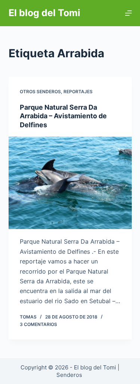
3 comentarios (38, 324)
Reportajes (78, 91)
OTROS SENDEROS (40, 91)
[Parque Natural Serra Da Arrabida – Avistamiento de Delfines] (70, 183)
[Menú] (128, 13)
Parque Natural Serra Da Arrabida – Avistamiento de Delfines (63, 116)
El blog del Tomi (44, 12)
